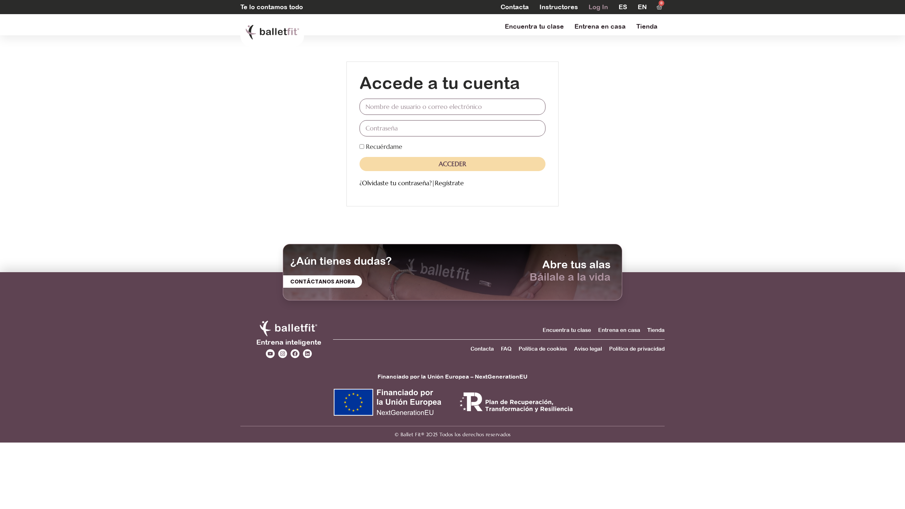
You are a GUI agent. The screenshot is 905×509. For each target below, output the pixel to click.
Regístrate (449, 183)
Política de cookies (543, 349)
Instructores (558, 7)
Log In (598, 7)
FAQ (506, 349)
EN (642, 7)
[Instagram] (282, 353)
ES (623, 7)
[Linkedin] (307, 353)
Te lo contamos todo (271, 7)
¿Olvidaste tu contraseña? (396, 183)
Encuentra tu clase (534, 26)
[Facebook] (295, 353)
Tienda (647, 26)
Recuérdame (383, 146)
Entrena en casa (600, 26)
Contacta (515, 7)
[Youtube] (270, 353)
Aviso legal (588, 349)
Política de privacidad (637, 349)
